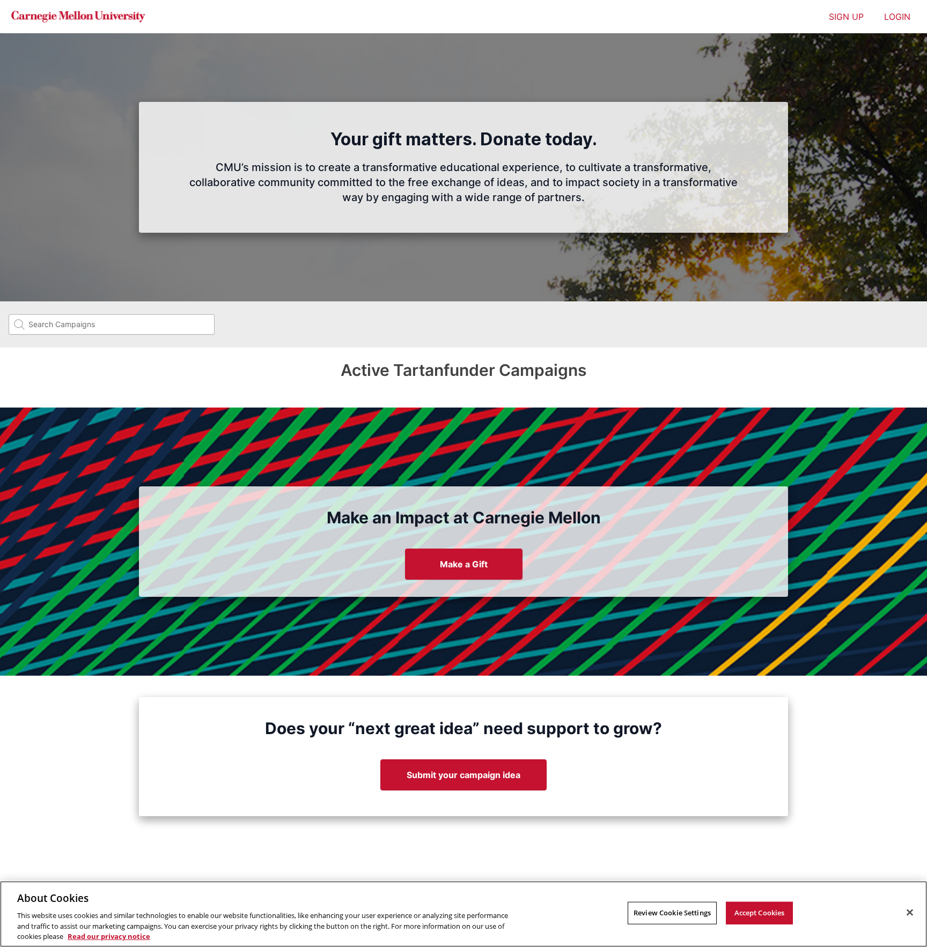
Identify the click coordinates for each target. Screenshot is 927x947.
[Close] (910, 912)
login (897, 16)
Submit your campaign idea (463, 775)
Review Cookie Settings (672, 913)
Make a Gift (464, 564)
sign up (846, 16)
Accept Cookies (759, 913)
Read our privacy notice (109, 936)
